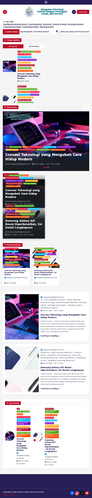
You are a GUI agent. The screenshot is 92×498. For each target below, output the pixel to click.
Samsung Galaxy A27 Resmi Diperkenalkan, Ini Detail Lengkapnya (23, 224)
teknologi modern (47, 27)
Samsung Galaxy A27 (25, 97)
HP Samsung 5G (23, 94)
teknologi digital (24, 62)
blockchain (47, 24)
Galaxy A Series (23, 92)
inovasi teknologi (24, 54)
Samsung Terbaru (24, 100)
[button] (84, 107)
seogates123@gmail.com (20, 164)
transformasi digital (30, 27)
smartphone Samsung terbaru (15, 24)
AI (19, 51)
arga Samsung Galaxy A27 (27, 89)
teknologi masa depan (12, 27)
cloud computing (35, 24)
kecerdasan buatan (75, 24)
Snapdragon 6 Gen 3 (25, 103)
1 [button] (45, 167)
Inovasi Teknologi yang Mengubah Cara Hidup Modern (28, 76)
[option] (46, 141)
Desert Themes (9, 494)
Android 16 (22, 86)
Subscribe (83, 12)
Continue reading (50, 336)
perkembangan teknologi (27, 59)
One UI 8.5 (35, 94)
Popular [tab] (14, 46)
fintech (37, 51)
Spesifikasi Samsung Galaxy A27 (17, 217)
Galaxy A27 (35, 92)
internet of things (60, 24)
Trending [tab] (35, 46)
